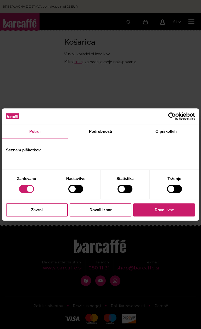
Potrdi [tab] (35, 131)
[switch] (76, 189)
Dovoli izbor (101, 210)
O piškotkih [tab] (166, 131)
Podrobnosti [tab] (100, 131)
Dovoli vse (164, 210)
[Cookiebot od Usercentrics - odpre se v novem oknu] (172, 116)
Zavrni (37, 210)
